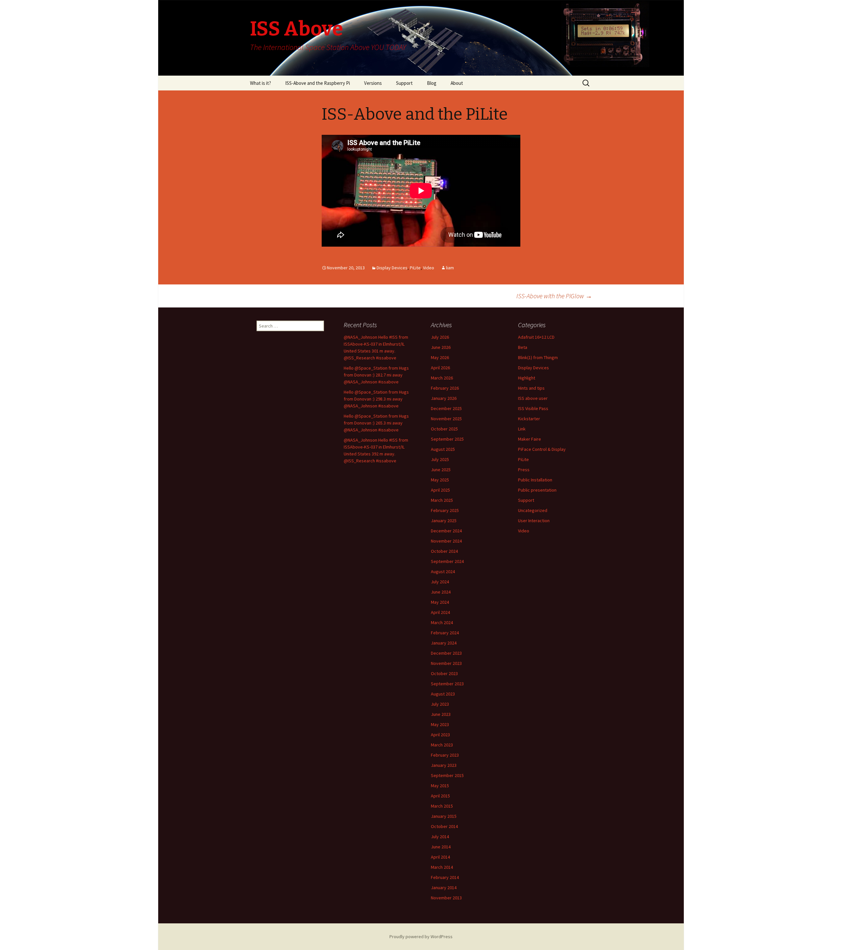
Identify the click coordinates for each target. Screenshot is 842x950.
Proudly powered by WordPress (421, 936)
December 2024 (446, 531)
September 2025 (447, 439)
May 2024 (440, 602)
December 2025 (446, 408)
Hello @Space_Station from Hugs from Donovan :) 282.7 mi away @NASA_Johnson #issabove (376, 375)
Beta (522, 347)
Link (522, 429)
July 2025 (440, 459)
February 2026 (445, 388)
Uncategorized (532, 510)
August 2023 (443, 694)
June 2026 (441, 347)
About (457, 83)
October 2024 (444, 551)
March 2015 (442, 806)
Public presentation (537, 490)
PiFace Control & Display (542, 449)
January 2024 (444, 643)
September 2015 (447, 775)
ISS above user (533, 398)
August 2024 (443, 571)
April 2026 (440, 368)
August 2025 (443, 449)
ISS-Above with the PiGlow (554, 296)
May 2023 (440, 724)
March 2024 (442, 622)
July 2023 (440, 704)
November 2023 (446, 663)
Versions (373, 83)
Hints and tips (531, 388)
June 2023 (441, 714)
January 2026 (444, 398)
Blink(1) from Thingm (538, 357)
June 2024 (441, 592)
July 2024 (440, 582)
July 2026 (440, 337)
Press (524, 470)
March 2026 (442, 378)
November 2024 (446, 541)
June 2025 (441, 470)
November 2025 (446, 419)
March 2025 (442, 500)
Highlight (526, 378)
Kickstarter (529, 419)
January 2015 (444, 816)
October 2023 (444, 673)
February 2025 (445, 510)
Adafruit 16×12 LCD (536, 337)
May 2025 (440, 480)
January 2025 (444, 521)
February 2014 (445, 877)
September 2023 (447, 684)
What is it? (260, 83)
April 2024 (440, 612)
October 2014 (444, 826)
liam (450, 268)
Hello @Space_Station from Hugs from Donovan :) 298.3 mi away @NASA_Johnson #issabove (376, 399)
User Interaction (534, 521)
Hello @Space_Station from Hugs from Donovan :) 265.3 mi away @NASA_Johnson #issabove (376, 423)
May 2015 (440, 786)
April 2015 (440, 796)
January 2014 (444, 887)
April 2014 (440, 857)
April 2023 (440, 735)
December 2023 (446, 653)
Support (404, 83)
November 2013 (446, 898)
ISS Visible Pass (533, 408)
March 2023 (442, 745)
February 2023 (445, 755)
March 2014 (442, 867)
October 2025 (444, 429)
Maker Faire (529, 439)
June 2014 (441, 847)
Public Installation (535, 480)
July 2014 (440, 837)
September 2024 (447, 561)
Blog (431, 83)
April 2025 (440, 490)
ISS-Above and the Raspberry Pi (317, 83)
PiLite (415, 268)
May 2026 (440, 357)
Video (428, 268)
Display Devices (392, 268)
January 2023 (444, 765)
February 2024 (445, 633)
